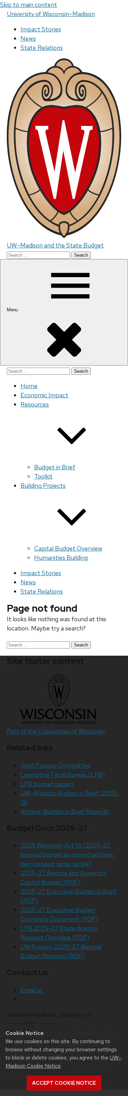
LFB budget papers (47, 784)
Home (29, 386)
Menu (13, 309)
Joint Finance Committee (55, 765)
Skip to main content (28, 5)
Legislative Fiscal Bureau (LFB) (62, 775)
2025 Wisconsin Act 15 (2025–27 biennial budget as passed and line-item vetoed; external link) (67, 854)
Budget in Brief (54, 467)
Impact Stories (40, 29)
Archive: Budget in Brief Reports (64, 811)
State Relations (41, 48)
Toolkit (43, 476)
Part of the (56, 731)
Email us (31, 990)
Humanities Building (61, 557)
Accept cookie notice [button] (64, 1083)
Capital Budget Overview (68, 548)
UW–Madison (51, 14)
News (28, 38)
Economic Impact (44, 395)
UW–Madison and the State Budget (55, 245)
